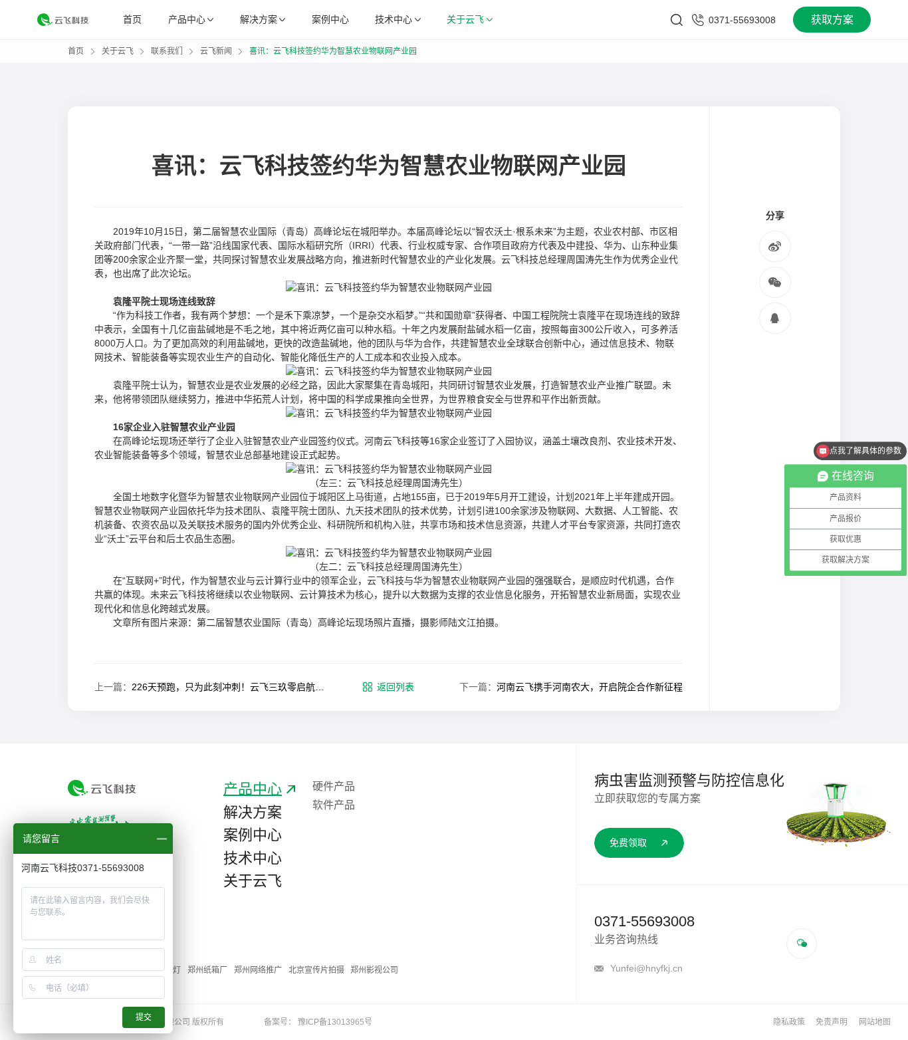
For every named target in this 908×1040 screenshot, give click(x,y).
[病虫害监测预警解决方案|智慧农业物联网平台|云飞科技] (62, 19)
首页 (132, 19)
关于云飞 (465, 19)
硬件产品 (333, 786)
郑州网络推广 (258, 970)
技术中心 (393, 19)
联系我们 (167, 51)
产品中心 (186, 19)
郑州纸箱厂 (207, 970)
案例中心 (330, 19)
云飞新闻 (216, 51)
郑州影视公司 (374, 970)
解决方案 (258, 19)
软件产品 (333, 805)
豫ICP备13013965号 (335, 1022)
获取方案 (832, 19)
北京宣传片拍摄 (316, 970)
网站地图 (875, 1022)
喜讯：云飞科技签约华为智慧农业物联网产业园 (333, 51)
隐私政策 (789, 1022)
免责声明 (832, 1022)
